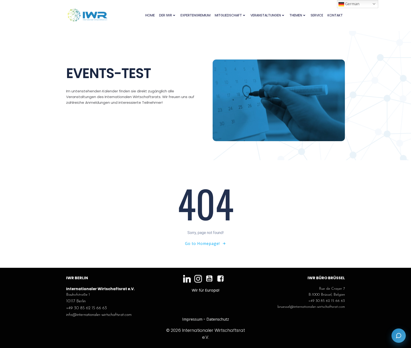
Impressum (192, 319)
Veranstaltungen (265, 15)
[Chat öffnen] (398, 335)
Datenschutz (217, 319)
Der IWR (165, 15)
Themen (295, 15)
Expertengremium (195, 15)
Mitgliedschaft (228, 15)
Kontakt (335, 15)
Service (317, 15)
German (351, 3)
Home (150, 15)
